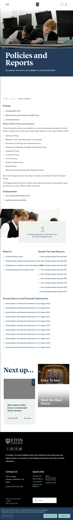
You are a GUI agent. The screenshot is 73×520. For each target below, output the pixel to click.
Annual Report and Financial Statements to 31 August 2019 (28, 330)
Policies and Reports (37, 485)
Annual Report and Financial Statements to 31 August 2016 (28, 343)
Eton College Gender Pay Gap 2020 (54, 278)
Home (6, 99)
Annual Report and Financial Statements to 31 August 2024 (28, 308)
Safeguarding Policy (13, 111)
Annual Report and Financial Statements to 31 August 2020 (28, 325)
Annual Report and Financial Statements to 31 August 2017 (28, 339)
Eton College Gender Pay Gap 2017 (54, 292)
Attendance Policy (12, 120)
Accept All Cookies (50, 516)
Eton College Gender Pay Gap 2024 (54, 261)
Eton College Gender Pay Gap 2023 (54, 265)
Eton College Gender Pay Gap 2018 (54, 287)
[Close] (70, 510)
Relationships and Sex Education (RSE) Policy (22, 115)
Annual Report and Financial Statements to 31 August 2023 (28, 312)
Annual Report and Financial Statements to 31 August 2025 (28, 304)
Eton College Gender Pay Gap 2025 (54, 257)
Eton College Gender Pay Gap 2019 (54, 283)
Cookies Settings (8, 516)
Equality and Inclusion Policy (16, 200)
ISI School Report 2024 (14, 257)
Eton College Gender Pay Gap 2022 (54, 270)
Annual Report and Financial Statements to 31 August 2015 (28, 347)
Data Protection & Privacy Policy (50, 478)
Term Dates (37, 482)
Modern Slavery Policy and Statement (18, 124)
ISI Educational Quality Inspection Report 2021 (23, 261)
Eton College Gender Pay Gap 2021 (54, 274)
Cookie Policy (50, 483)
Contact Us (37, 476)
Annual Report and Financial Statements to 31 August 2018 (28, 334)
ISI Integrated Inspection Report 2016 (20, 270)
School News (38, 479)
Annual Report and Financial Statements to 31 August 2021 (28, 321)
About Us (13, 99)
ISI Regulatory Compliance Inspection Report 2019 (24, 265)
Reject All (64, 516)
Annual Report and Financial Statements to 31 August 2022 (28, 317)
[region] (36, 513)
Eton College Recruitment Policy (18, 196)
